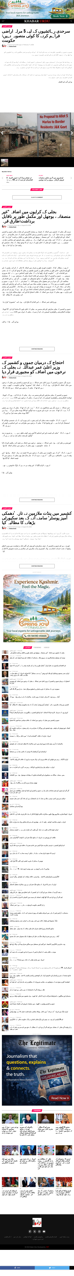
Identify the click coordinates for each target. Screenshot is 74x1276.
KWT (47, 1247)
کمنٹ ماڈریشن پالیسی (51, 1237)
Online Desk (12, 46)
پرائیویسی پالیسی (38, 1237)
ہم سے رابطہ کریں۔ (64, 1237)
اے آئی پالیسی (7, 1237)
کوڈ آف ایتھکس (27, 1237)
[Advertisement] (37, 97)
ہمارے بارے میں (17, 1237)
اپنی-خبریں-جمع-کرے (37, 1239)
